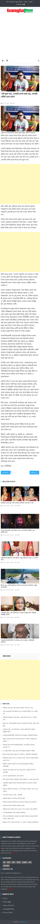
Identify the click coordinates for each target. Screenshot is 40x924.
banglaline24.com (23, 922)
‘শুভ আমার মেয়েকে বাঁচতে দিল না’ (6, 472)
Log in (5, 898)
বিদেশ (13, 862)
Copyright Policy (8, 909)
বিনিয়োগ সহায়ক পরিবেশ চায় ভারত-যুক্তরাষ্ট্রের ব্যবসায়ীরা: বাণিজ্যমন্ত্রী (18, 765)
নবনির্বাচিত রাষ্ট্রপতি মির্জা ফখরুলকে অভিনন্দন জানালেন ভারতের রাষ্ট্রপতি (20, 784)
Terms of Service (8, 905)
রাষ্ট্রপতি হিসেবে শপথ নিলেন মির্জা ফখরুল (14, 798)
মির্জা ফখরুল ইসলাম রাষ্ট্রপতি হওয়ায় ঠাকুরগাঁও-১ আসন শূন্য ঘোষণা (21, 779)
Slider (18, 562)
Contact (30, 2)
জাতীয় (18, 590)
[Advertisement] (20, 38)
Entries (7, 902)
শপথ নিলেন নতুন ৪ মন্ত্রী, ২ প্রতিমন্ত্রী (12, 795)
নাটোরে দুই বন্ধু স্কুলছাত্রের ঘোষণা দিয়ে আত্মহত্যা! (35, 472)
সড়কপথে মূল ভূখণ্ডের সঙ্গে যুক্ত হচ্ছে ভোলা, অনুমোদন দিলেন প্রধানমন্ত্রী (19, 771)
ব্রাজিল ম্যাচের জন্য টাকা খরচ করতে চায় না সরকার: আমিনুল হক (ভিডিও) (20, 740)
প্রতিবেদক (18, 505)
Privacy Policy (8, 912)
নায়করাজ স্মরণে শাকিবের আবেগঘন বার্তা (13, 806)
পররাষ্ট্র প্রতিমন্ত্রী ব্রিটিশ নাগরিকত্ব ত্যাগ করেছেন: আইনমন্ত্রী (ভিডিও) (17, 641)
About (25, 2)
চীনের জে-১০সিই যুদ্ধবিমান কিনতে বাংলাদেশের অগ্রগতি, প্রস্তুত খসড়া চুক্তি (19, 586)
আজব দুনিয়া (6, 865)
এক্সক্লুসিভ (25, 862)
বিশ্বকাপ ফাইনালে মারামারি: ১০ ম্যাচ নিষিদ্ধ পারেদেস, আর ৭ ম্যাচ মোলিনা (20, 790)
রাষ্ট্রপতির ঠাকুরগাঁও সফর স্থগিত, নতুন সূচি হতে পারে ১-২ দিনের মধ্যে (19, 559)
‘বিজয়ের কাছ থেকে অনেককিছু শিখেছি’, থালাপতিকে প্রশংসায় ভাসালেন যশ (18, 746)
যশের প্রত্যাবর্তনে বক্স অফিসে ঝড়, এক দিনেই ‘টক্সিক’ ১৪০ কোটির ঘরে (18, 531)
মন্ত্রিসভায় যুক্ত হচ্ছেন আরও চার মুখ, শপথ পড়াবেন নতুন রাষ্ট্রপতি (20, 809)
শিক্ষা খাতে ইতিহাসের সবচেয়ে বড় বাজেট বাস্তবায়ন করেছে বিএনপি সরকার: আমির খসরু (20, 817)
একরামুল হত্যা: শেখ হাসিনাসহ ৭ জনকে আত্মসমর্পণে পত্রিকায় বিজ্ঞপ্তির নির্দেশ (18, 614)
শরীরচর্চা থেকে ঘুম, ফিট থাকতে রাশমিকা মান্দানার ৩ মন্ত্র (17, 503)
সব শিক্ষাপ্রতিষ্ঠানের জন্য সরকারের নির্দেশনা (14, 813)
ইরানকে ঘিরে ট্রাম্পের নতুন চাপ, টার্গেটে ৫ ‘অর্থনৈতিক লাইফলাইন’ (20, 754)
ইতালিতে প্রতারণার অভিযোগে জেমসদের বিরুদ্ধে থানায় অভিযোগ (20, 802)
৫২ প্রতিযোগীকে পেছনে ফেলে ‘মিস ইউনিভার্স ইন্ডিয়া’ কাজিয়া (19, 751)
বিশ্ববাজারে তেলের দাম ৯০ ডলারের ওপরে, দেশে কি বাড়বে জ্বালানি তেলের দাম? (20, 759)
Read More (14, 853)
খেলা (30, 862)
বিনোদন (18, 535)
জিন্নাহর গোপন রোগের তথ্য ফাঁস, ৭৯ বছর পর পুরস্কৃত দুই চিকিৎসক (21, 822)
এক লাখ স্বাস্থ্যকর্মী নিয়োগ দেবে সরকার (13, 776)
